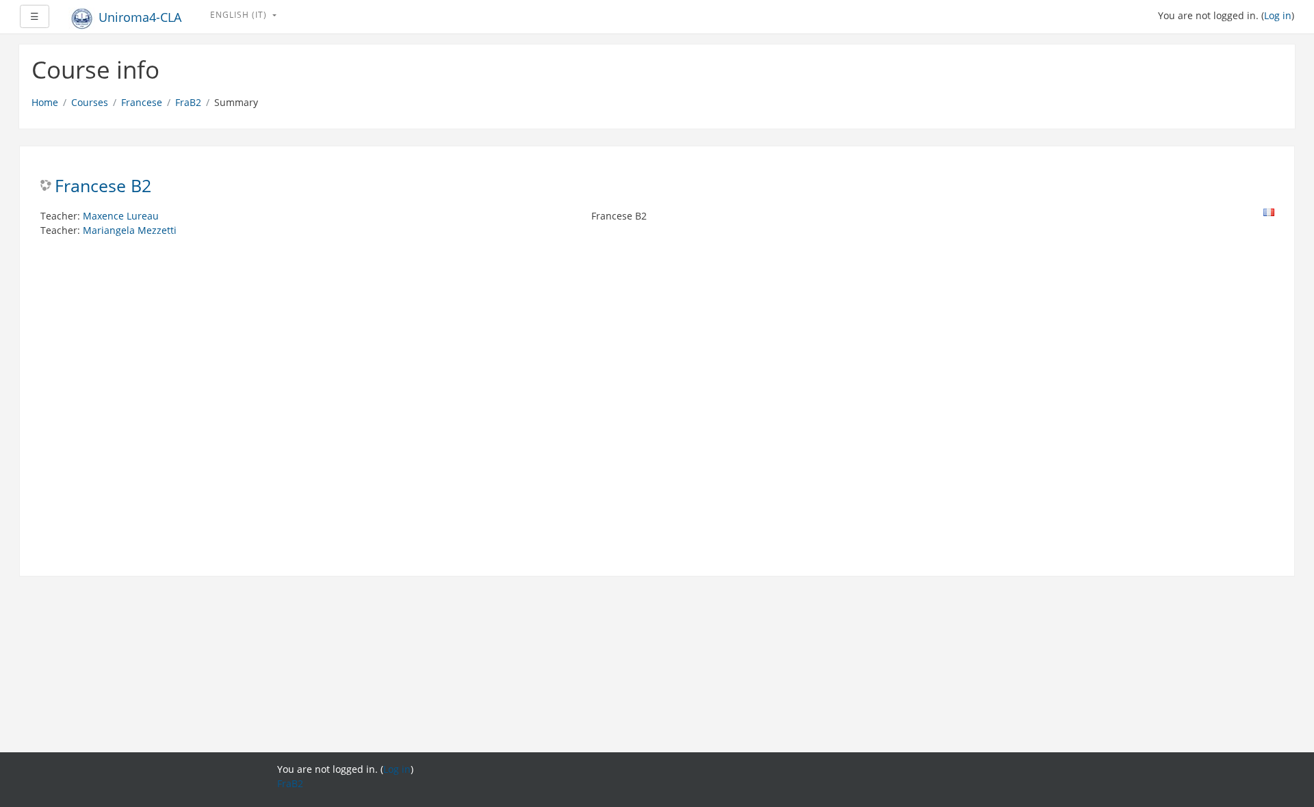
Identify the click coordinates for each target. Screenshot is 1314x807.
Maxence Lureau (121, 215)
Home (44, 102)
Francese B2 (103, 186)
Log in (1277, 15)
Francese (141, 102)
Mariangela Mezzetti (130, 230)
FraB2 (188, 102)
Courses (89, 102)
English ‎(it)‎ (240, 15)
